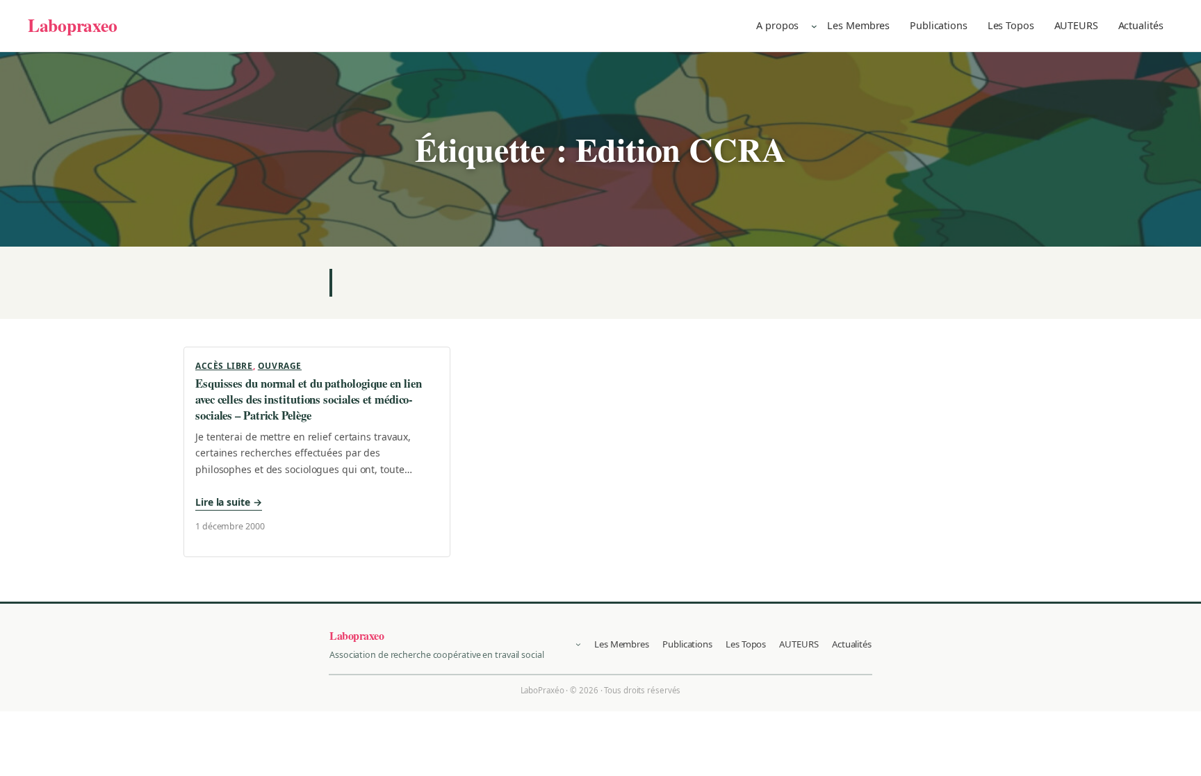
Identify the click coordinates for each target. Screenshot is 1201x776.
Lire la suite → (228, 502)
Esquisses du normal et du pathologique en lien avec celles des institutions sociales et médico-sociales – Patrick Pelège (308, 399)
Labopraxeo (72, 25)
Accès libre (224, 366)
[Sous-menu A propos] (814, 25)
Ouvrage (280, 366)
